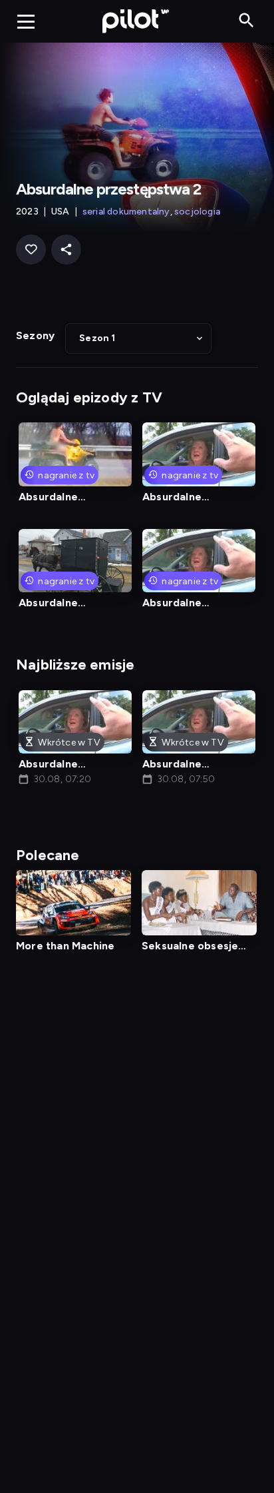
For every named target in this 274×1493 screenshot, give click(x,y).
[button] (138, 338)
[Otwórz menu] (26, 21)
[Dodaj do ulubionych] (31, 249)
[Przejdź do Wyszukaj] (246, 21)
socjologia (197, 211)
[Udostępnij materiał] (66, 249)
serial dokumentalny (126, 211)
